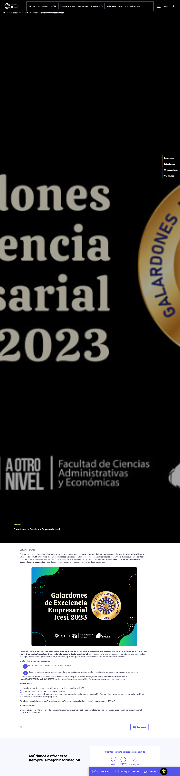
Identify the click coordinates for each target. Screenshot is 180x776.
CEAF (53, 6)
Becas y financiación (129, 771)
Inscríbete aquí (103, 771)
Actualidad (43, 6)
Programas (169, 158)
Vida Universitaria (114, 6)
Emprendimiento (67, 6)
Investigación (97, 6)
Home (32, 6)
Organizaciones (171, 170)
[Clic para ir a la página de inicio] (12, 6)
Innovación (83, 6)
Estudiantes (169, 164)
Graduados (169, 176)
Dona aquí (153, 771)
